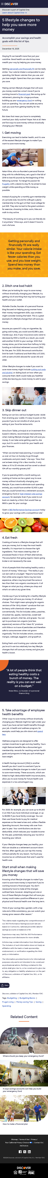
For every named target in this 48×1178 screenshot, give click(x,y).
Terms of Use (24, 1139)
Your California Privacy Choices (17, 1143)
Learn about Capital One (13, 13)
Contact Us (38, 1143)
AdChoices (24, 1146)
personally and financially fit (22, 69)
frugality (6, 184)
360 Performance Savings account (24, 510)
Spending (6, 1006)
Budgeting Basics (27, 998)
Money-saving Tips (24, 1002)
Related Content (24, 1017)
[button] (2, 4)
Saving (39, 1002)
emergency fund (24, 100)
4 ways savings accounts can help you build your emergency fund (22, 1090)
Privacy (34, 1139)
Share (6, 985)
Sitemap (14, 1139)
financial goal (24, 94)
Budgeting (12, 998)
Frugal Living (8, 1002)
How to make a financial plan (15, 1124)
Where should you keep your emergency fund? (23, 1056)
